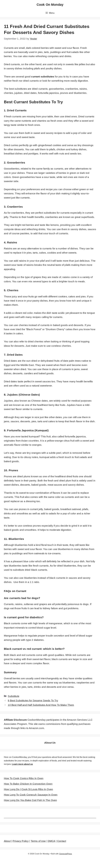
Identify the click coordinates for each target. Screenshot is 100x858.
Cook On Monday (50, 4)
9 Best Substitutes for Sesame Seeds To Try (33, 700)
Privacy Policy (21, 841)
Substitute (13, 696)
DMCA (51, 841)
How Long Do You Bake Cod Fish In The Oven (30, 800)
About (7, 841)
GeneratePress (65, 854)
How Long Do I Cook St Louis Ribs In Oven (28, 789)
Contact (61, 841)
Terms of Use (38, 841)
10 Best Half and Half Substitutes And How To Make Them (41, 705)
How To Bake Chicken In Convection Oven (28, 783)
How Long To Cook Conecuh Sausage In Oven (30, 794)
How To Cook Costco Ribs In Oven (23, 778)
